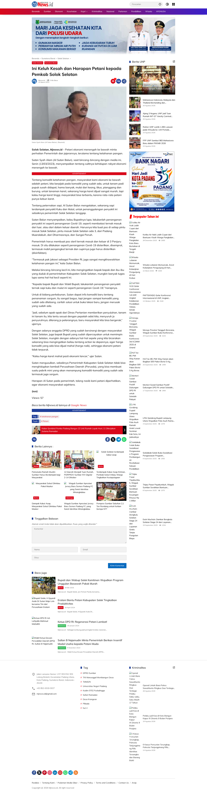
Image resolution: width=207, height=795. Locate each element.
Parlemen (61, 626)
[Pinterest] (44, 772)
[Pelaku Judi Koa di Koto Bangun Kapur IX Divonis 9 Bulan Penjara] (135, 718)
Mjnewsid (41, 80)
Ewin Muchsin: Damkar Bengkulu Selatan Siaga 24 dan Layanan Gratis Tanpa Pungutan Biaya (157, 521)
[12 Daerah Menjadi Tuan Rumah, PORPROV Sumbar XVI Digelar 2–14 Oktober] (79, 459)
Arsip (134, 782)
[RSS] (76, 772)
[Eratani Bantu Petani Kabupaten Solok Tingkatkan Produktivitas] (43, 605)
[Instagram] (49, 772)
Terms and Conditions (105, 782)
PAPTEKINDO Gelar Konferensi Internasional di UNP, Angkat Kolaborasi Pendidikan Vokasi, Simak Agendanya (157, 297)
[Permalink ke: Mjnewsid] (35, 81)
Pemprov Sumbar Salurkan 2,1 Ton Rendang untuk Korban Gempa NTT (110, 506)
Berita (36, 466)
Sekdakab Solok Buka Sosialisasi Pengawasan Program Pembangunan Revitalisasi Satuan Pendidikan (158, 454)
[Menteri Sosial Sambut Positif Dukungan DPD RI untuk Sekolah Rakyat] (135, 387)
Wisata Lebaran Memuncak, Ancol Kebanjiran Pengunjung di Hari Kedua (158, 266)
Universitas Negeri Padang (95, 686)
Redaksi (35, 782)
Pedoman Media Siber (67, 782)
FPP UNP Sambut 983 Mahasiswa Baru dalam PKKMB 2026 (158, 142)
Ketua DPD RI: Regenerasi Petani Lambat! (82, 621)
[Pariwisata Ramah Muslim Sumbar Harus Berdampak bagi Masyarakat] (47, 459)
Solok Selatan (38, 63)
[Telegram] (118, 439)
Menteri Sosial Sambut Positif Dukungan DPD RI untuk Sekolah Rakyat (157, 386)
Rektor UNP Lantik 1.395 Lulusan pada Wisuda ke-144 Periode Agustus (158, 128)
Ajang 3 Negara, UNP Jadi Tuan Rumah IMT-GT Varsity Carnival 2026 (157, 115)
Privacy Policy (87, 782)
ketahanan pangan (50, 416)
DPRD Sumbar (89, 673)
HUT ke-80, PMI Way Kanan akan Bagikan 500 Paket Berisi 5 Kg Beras (158, 360)
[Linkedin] (55, 772)
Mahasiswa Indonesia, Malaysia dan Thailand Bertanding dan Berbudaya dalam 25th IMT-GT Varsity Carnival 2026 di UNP (159, 101)
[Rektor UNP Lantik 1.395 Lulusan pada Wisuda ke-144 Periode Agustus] (135, 129)
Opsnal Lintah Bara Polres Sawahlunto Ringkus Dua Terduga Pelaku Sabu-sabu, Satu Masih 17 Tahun (158, 687)
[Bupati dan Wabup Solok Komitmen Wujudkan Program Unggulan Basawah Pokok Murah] (43, 585)
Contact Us (124, 782)
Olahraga (69, 498)
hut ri (85, 708)
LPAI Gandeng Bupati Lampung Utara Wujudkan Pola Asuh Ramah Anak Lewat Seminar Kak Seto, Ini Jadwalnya (158, 419)
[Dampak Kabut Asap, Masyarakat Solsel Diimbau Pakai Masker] (47, 491)
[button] (160, 4)
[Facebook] (107, 439)
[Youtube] (60, 772)
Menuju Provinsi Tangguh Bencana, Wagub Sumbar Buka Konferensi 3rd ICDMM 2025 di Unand (158, 331)
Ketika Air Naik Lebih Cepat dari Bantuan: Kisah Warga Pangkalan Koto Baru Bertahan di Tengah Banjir (158, 236)
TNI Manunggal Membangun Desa (98, 677)
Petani (45, 421)
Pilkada (86, 703)
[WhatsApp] (124, 439)
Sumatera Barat (51, 63)
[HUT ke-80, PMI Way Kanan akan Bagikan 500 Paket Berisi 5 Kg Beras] (135, 361)
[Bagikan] (124, 81)
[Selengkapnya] (174, 61)
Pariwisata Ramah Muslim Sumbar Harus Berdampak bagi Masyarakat (46, 475)
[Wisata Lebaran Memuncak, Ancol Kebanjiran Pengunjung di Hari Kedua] (135, 268)
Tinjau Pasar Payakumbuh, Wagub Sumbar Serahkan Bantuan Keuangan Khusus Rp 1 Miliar (158, 486)
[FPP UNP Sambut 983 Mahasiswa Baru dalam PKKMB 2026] (135, 143)
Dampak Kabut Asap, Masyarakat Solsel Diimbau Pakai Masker (47, 506)
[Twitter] (113, 439)
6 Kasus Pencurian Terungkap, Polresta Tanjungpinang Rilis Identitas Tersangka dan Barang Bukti (157, 746)
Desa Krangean (90, 699)
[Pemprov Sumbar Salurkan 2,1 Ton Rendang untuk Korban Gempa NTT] (111, 491)
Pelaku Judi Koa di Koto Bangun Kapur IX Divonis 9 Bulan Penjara (157, 717)
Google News (79, 405)
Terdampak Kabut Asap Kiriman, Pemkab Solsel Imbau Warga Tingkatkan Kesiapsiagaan (110, 475)
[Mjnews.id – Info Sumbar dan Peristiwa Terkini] (42, 4)
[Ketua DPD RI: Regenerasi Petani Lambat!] (43, 625)
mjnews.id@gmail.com (47, 694)
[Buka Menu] (173, 4)
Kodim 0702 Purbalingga (94, 690)
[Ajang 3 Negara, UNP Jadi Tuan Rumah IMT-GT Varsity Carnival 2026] (135, 116)
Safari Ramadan (90, 695)
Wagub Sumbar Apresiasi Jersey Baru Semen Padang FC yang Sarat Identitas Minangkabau (78, 506)
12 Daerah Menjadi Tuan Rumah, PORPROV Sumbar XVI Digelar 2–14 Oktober (79, 475)
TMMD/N (87, 682)
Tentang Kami (48, 782)
